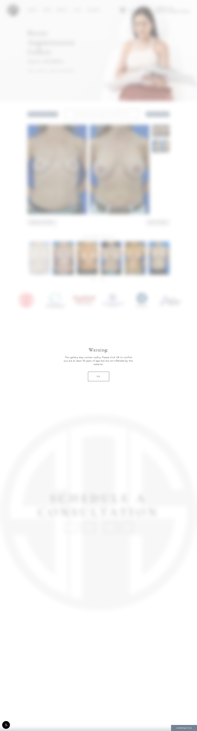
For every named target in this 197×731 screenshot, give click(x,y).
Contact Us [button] (184, 728)
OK (98, 376)
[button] (6, 725)
